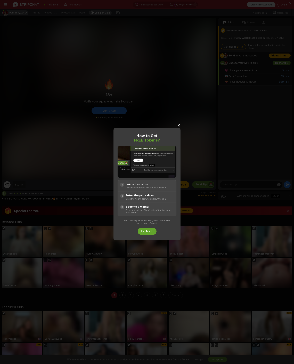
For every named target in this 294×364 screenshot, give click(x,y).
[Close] (179, 125)
